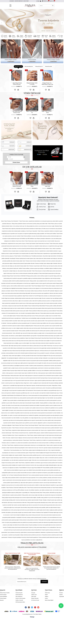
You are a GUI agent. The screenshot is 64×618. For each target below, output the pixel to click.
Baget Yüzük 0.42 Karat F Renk (32, 112)
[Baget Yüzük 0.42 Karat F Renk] (32, 104)
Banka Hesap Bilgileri (49, 600)
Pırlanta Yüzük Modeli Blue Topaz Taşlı (17, 185)
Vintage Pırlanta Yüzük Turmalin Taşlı (47, 112)
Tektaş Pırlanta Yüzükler (5, 592)
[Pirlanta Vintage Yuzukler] (53, 51)
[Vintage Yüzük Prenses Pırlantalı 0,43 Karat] (47, 178)
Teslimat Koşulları (19, 592)
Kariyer (46, 598)
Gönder (44, 581)
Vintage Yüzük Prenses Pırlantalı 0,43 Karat (47, 185)
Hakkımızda (47, 592)
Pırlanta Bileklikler (3, 596)
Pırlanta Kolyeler (3, 594)
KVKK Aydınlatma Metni (20, 602)
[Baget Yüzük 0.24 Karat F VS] (16, 104)
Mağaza (46, 596)
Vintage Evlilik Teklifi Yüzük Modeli (32, 83)
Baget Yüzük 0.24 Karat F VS (16, 112)
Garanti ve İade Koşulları (20, 598)
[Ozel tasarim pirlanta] (48, 130)
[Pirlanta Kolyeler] (32, 51)
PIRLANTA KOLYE (39, 66)
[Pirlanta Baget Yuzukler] (11, 51)
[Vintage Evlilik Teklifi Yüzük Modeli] (32, 76)
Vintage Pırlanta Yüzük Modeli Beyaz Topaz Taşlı (16, 83)
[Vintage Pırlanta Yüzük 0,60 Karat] (32, 178)
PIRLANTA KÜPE (48, 66)
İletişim (46, 594)
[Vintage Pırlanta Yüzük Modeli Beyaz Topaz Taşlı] (16, 76)
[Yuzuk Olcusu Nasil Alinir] (16, 130)
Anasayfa (33, 592)
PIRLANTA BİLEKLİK (29, 66)
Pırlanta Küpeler (3, 598)
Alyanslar (2, 600)
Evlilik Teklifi (33, 596)
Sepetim (61, 594)
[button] (25, 31)
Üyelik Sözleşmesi (19, 594)
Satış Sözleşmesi (19, 596)
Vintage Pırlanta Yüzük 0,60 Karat (32, 185)
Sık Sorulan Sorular (35, 600)
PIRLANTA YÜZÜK (18, 66)
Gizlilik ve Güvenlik (19, 600)
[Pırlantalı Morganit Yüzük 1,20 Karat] (47, 76)
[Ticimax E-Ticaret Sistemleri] (32, 617)
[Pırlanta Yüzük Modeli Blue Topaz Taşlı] (16, 178)
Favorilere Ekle (15, 89)
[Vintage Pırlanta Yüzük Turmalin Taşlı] (47, 104)
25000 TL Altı (34, 594)
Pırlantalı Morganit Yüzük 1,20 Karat (47, 83)
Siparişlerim (61, 596)
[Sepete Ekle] (18, 89)
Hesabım (61, 592)
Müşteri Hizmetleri (34, 598)
